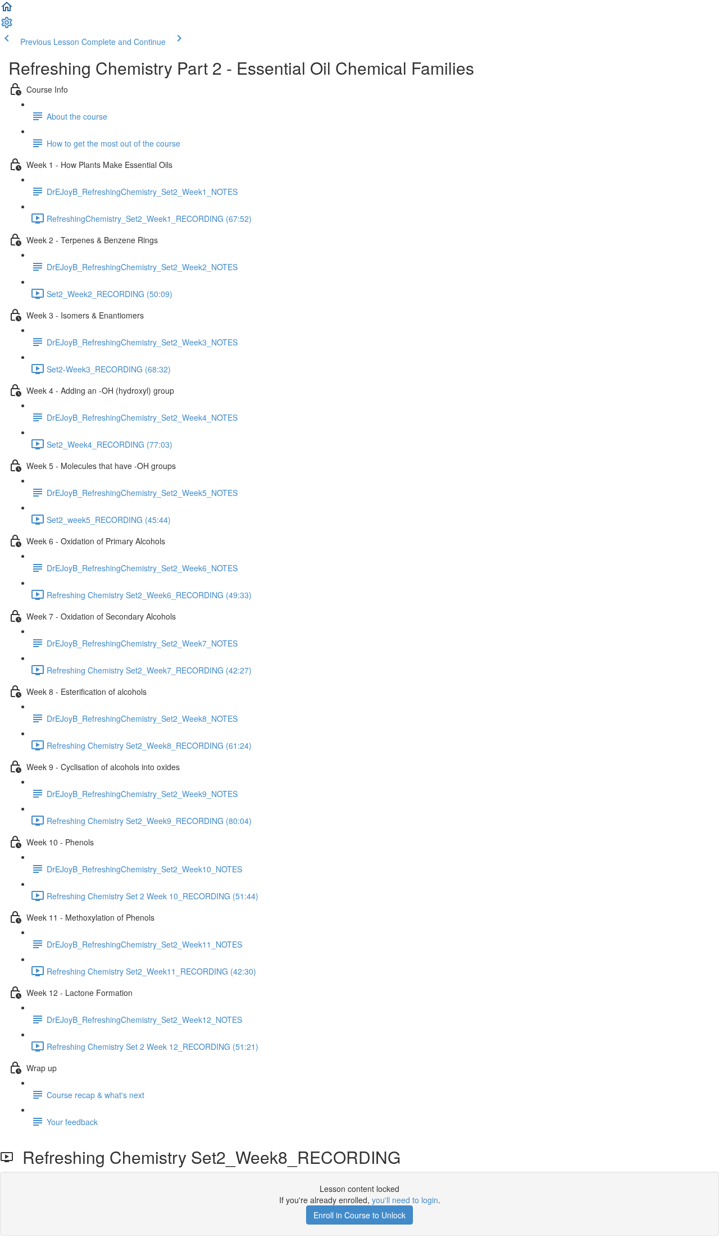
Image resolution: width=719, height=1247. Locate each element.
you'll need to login (405, 1199)
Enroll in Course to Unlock (359, 1215)
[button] (6, 10)
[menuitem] (6, 25)
